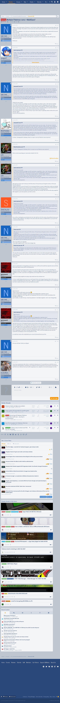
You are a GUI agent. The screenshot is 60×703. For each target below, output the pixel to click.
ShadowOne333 (11, 473)
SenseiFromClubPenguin (9, 650)
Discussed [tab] (16, 443)
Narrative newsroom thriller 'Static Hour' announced (18, 486)
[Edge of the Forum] (31, 612)
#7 (57, 198)
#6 (57, 165)
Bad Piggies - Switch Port (9, 649)
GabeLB (6, 407)
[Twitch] (38, 701)
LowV (5, 619)
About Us (53, 662)
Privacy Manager (31, 696)
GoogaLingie (7, 424)
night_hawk (4, 21)
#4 (57, 120)
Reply (57, 43)
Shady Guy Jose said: (18, 245)
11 (51, 596)
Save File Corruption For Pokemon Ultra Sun (16, 423)
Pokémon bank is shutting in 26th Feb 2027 (13, 549)
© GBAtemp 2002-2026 (54, 700)
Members (28, 662)
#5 (57, 144)
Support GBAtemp (44, 662)
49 (51, 464)
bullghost (6, 641)
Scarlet (12, 459)
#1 (57, 25)
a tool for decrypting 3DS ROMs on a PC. (22, 601)
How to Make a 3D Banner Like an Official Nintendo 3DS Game (32, 526)
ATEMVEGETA (8, 412)
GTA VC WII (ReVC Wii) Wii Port (10, 633)
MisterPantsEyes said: (18, 146)
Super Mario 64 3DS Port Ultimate (32, 511)
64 (51, 459)
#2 (57, 47)
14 (51, 544)
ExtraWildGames (7, 616)
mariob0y (6, 644)
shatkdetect (7, 419)
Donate (6, 696)
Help (51, 696)
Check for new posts (36, 382)
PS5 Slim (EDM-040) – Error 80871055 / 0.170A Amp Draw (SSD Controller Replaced (21, 627)
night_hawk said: (17, 50)
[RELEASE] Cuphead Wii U (9, 624)
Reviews (13, 662)
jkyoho (5, 628)
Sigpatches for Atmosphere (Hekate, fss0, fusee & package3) (17, 639)
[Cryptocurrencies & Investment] (2, 616)
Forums (8, 662)
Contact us (25, 696)
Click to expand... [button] (35, 62)
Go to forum (43, 496)
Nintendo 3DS (17, 407)
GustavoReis (6, 635)
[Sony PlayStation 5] (2, 628)
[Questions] (40, 612)
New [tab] (4, 443)
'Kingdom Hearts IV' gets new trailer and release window (19, 451)
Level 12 (2, 214)
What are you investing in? (9, 615)
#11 (57, 309)
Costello (13, 463)
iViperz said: (16, 229)
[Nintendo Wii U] (2, 625)
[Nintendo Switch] (2, 622)
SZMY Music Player (12, 564)
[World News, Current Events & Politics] (2, 631)
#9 (57, 263)
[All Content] (5, 612)
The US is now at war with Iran (10, 630)
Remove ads (13, 696)
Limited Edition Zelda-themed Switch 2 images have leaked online (21, 471)
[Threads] (14, 612)
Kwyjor (47, 407)
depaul (5, 625)
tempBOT (10, 468)
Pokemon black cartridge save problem (15, 406)
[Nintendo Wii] (2, 634)
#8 (57, 227)
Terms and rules (39, 696)
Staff (24, 662)
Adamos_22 (6, 647)
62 (51, 494)
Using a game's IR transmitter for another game (17, 410)
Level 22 (2, 279)
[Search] (52, 2)
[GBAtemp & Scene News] (2, 637)
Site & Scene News (6, 440)
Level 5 (2, 62)
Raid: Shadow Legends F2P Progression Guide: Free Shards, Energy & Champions (26, 466)
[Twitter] (41, 701)
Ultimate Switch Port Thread (10, 642)
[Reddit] (34, 701)
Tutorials (19, 662)
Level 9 (2, 40)
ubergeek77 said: (17, 86)
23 (51, 484)
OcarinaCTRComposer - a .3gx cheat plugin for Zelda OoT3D (31, 541)
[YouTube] (44, 701)
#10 (57, 289)
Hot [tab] (10, 443)
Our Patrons (35, 662)
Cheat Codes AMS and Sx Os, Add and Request (14, 621)
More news (49, 496)
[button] (6, 2)
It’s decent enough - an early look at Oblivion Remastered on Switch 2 (22, 476)
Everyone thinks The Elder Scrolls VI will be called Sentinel (19, 461)
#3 (57, 84)
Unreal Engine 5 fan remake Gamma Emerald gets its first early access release (24, 456)
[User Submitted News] (22, 612)
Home (3, 662)
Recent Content (5, 610)
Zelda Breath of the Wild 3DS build (17, 593)
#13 (57, 362)
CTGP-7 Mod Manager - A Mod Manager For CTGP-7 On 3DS (30, 578)
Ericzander (6, 638)
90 (51, 473)
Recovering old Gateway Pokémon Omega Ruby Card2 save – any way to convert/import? (16, 417)
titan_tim (5, 632)
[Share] (56, 25)
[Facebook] (31, 701)
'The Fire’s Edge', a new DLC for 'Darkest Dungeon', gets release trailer (22, 447)
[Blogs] (48, 612)
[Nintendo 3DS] (2, 619)
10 (51, 488)
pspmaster (6, 622)
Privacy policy (46, 696)
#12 (57, 341)
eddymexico (7, 430)
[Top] (56, 697)
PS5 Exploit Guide (8, 645)
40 (51, 478)
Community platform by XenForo (13, 700)
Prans (11, 449)
